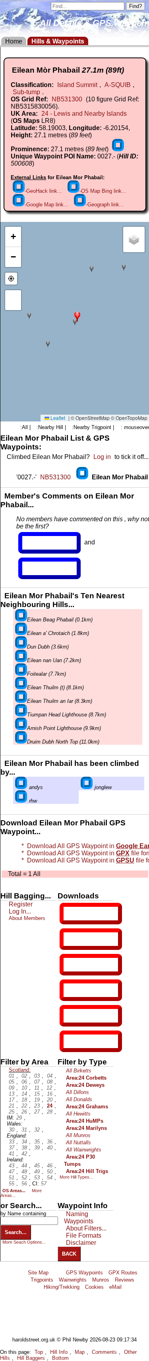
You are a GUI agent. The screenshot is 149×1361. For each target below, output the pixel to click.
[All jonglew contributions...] (87, 787)
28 (49, 1112)
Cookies (94, 1287)
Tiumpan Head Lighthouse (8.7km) (66, 715)
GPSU (72, 964)
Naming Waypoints (78, 1218)
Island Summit (77, 84)
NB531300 (67, 99)
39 (37, 1148)
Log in (102, 456)
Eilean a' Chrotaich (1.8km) (58, 633)
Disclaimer (81, 1242)
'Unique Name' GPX (89, 939)
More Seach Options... (24, 1242)
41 (11, 1154)
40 (49, 1148)
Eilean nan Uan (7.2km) (54, 660)
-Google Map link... (46, 205)
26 (24, 1112)
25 (11, 1112)
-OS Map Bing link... (102, 191)
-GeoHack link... (43, 191)
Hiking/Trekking (61, 1287)
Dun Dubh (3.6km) (48, 647)
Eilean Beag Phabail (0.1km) (60, 620)
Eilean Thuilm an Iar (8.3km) (59, 701)
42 (24, 1154)
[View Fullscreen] (13, 300)
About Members (27, 918)
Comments (104, 1352)
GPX (70, 913)
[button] (77, 316)
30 (11, 1130)
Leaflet (57, 417)
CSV (70, 1041)
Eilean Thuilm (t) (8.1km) (55, 687)
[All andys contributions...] (21, 787)
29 (19, 1118)
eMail (115, 1287)
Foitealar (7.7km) (46, 674)
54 (49, 1178)
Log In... (38, 568)
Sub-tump (26, 92)
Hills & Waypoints (57, 41)
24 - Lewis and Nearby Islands (84, 113)
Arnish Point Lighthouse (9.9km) (64, 728)
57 (43, 1184)
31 (24, 1130)
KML (70, 990)
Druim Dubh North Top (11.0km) (63, 742)
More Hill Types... (76, 1177)
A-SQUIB (117, 84)
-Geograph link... (105, 205)
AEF (70, 1016)
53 (37, 1178)
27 (37, 1112)
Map (80, 1352)
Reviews (124, 1280)
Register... (41, 543)
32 (37, 1130)
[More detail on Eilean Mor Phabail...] (83, 477)
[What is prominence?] (118, 149)
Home (13, 41)
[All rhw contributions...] (21, 801)
